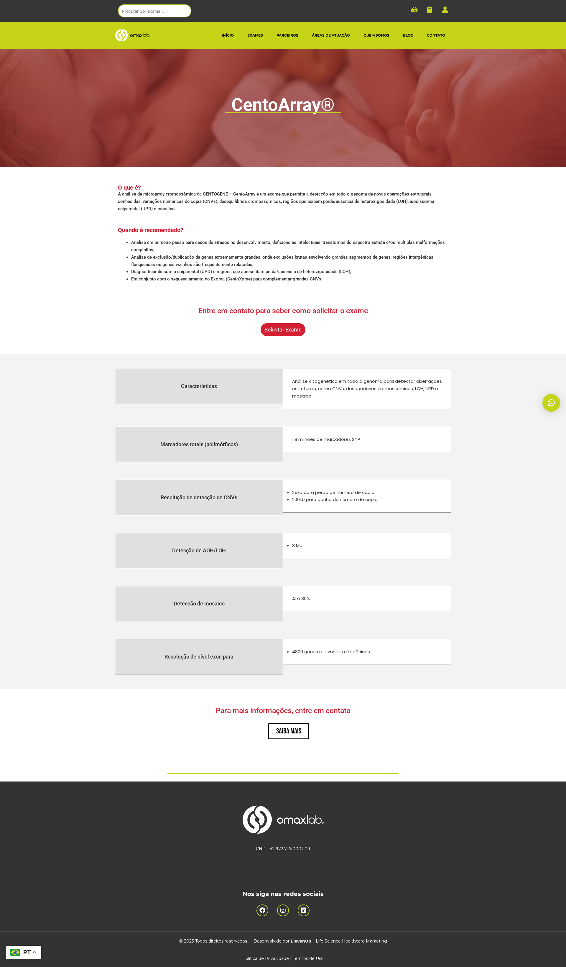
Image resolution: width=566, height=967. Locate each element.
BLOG (408, 35)
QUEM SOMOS (376, 35)
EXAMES (255, 35)
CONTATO (436, 35)
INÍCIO (228, 35)
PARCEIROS (287, 35)
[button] (551, 403)
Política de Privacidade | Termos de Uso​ (283, 958)
